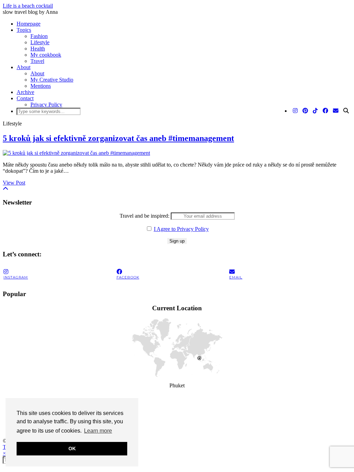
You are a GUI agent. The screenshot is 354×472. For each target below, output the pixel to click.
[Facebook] (325, 111)
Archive (25, 92)
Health (37, 48)
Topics (24, 30)
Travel (37, 61)
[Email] (335, 111)
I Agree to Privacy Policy (181, 229)
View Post (14, 183)
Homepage (28, 24)
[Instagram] (295, 111)
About (23, 67)
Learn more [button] (98, 431)
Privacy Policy (46, 104)
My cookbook (45, 55)
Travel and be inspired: (145, 216)
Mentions (40, 86)
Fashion (39, 36)
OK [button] (72, 448)
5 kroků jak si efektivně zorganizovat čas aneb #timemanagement (118, 138)
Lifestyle (39, 42)
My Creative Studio (51, 80)
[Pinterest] (305, 111)
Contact (25, 98)
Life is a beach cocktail (28, 6)
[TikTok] (315, 111)
